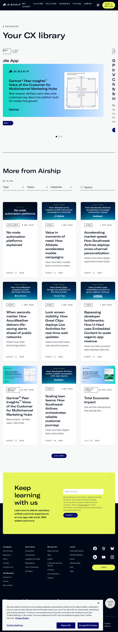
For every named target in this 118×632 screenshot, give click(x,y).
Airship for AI (8, 567)
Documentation (53, 574)
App (71, 567)
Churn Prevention (32, 567)
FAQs (5, 559)
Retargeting (29, 563)
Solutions (51, 4)
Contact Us (7, 577)
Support (50, 578)
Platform (38, 4)
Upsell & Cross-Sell (32, 559)
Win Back (29, 571)
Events (50, 559)
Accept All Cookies (88, 625)
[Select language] (98, 5)
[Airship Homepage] (12, 5)
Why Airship (26, 5)
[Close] (98, 603)
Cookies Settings (107, 624)
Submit (70, 515)
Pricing (77, 4)
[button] (13, 188)
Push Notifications (77, 551)
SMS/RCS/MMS (76, 555)
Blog (49, 555)
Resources (64, 4)
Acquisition (29, 551)
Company (88, 4)
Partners (50, 570)
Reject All (65, 625)
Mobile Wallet (75, 563)
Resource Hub (52, 551)
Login (104, 567)
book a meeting (109, 5)
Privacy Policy (83, 505)
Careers (6, 563)
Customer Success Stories (54, 564)
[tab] (56, 136)
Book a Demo (8, 585)
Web (71, 571)
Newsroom (7, 555)
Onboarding (30, 555)
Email (72, 559)
